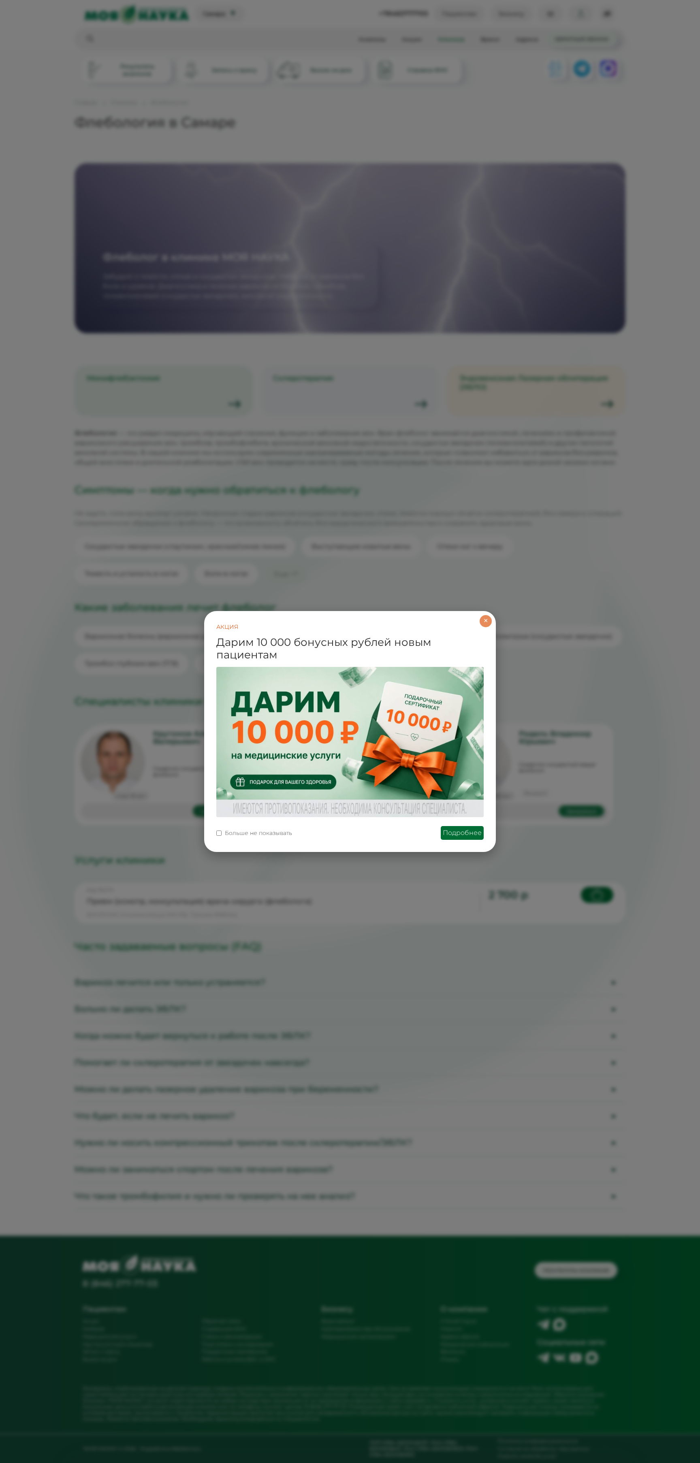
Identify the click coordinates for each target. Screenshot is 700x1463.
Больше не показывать (258, 833)
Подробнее (462, 833)
